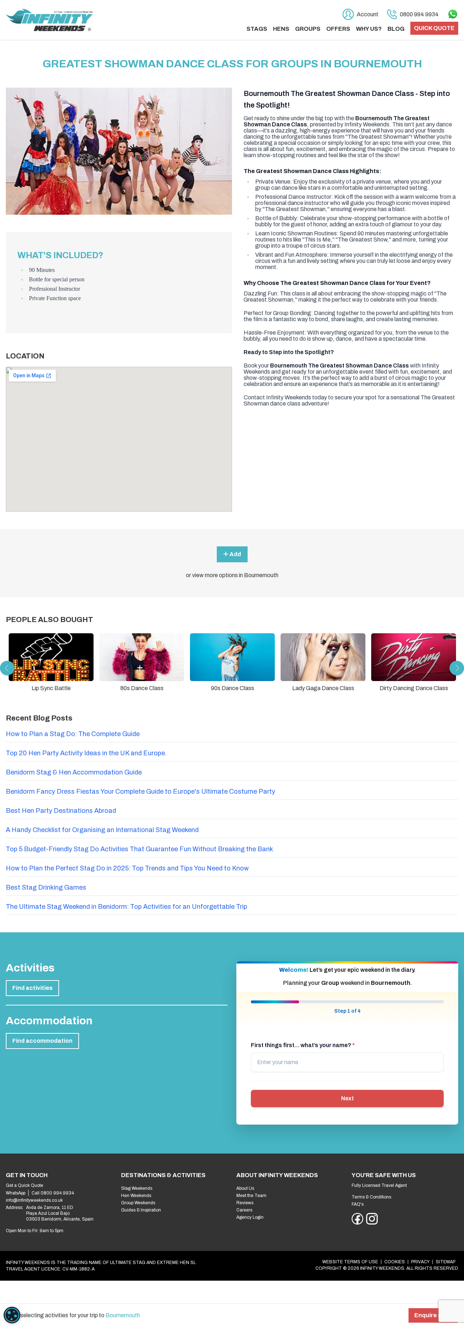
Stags (256, 29)
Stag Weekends (136, 1188)
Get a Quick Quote (24, 1185)
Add (234, 554)
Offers (338, 29)
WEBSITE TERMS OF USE (350, 1261)
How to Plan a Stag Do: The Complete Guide (73, 734)
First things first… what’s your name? (303, 1045)
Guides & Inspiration (141, 1210)
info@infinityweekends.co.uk (34, 1200)
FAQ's (358, 1204)
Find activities (32, 988)
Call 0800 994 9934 (53, 1193)
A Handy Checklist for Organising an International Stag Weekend (102, 829)
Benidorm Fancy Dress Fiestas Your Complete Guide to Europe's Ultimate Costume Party (140, 791)
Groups (307, 29)
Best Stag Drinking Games (46, 887)
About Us (245, 1188)
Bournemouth (122, 1315)
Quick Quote (434, 28)
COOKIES (394, 1261)
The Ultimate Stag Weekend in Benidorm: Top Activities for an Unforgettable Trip (126, 906)
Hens (281, 29)
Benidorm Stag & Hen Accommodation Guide (74, 772)
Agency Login (250, 1217)
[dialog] (12, 1315)
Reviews (244, 1202)
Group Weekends (138, 1202)
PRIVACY (420, 1261)
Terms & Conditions (371, 1197)
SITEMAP (445, 1261)
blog (396, 29)
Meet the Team (251, 1195)
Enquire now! (433, 1315)
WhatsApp (15, 1193)
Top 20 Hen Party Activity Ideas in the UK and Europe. (86, 753)
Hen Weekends (136, 1195)
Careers (244, 1210)
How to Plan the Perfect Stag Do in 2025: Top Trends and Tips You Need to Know (127, 868)
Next (347, 1098)
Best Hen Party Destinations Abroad (61, 810)
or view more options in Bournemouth (232, 575)
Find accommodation (42, 1041)
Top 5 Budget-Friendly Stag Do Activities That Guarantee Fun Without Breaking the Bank (139, 849)
